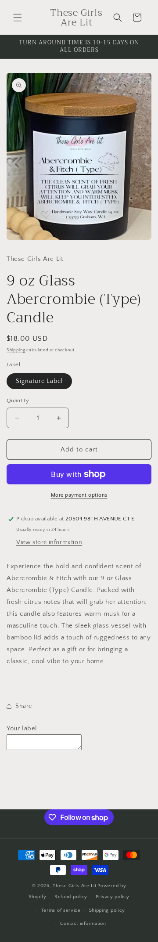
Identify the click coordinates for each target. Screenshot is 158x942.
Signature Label (39, 381)
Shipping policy (107, 910)
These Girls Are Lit (74, 885)
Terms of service (61, 910)
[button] (17, 17)
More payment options (79, 495)
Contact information (83, 923)
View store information (49, 542)
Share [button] (23, 706)
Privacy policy (112, 896)
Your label (22, 728)
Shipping (16, 350)
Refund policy (70, 896)
